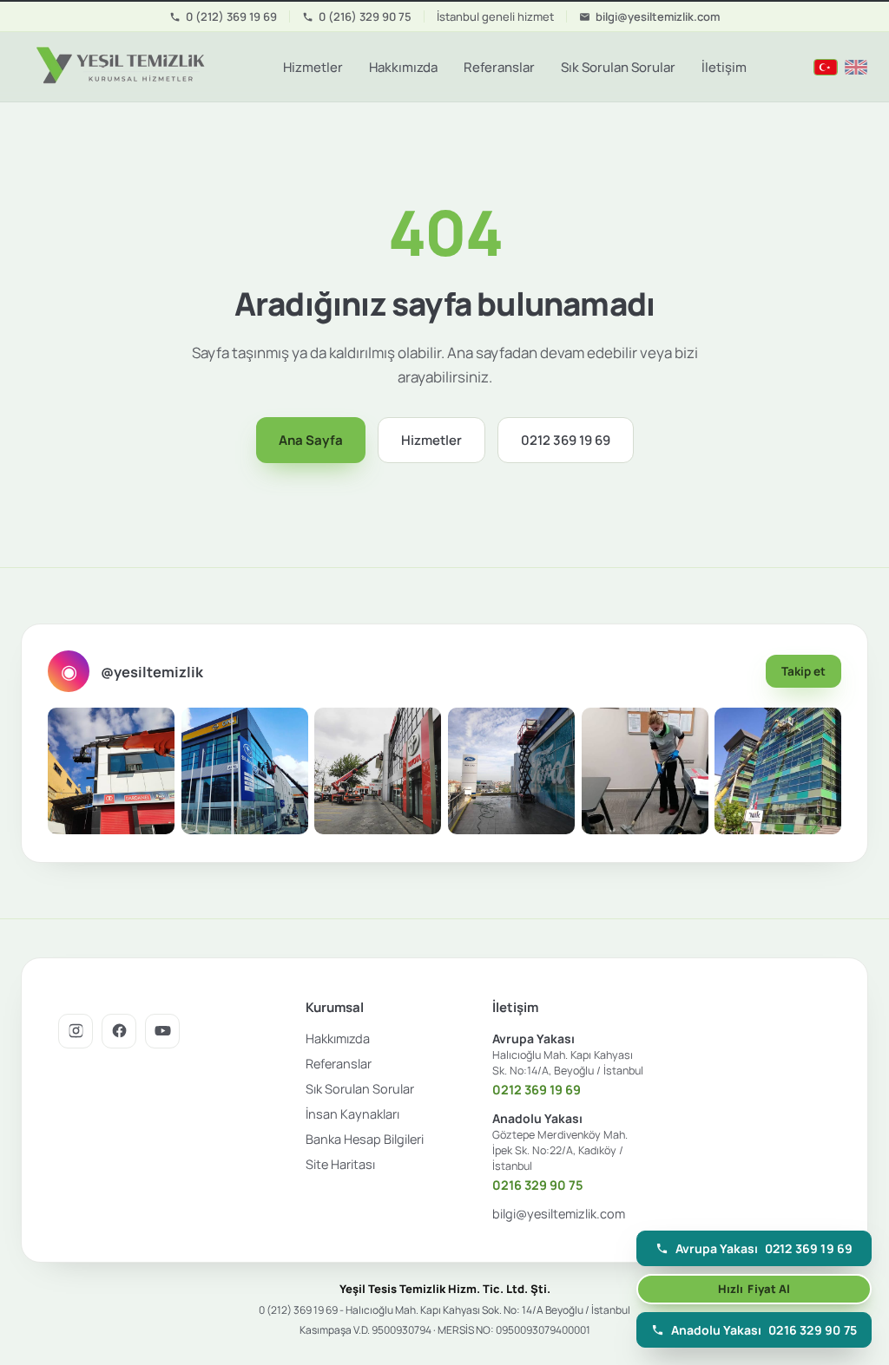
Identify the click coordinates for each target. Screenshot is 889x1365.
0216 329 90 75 (537, 1185)
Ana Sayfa (311, 440)
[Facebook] (119, 1031)
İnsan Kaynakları (352, 1114)
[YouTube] (162, 1031)
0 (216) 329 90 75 (365, 16)
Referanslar (499, 67)
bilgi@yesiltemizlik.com (658, 16)
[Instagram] (75, 1031)
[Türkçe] (825, 67)
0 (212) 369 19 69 (231, 16)
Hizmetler (313, 67)
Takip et (803, 671)
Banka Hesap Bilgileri (365, 1139)
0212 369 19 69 (565, 440)
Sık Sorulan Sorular (618, 67)
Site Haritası (340, 1164)
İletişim (724, 67)
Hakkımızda (403, 67)
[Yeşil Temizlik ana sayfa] (118, 66)
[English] (856, 67)
